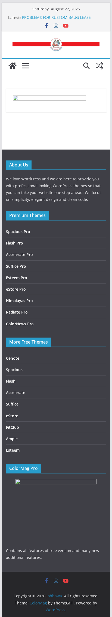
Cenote (12, 358)
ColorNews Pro (20, 323)
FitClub (12, 427)
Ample (12, 438)
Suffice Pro (16, 266)
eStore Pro (16, 289)
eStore (12, 415)
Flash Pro (14, 243)
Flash (10, 381)
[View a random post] (99, 65)
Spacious (14, 369)
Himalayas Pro (19, 300)
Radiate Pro (17, 312)
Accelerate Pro (19, 254)
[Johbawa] (12, 65)
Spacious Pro (18, 231)
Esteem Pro (16, 277)
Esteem (13, 450)
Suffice (12, 404)
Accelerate (15, 392)
